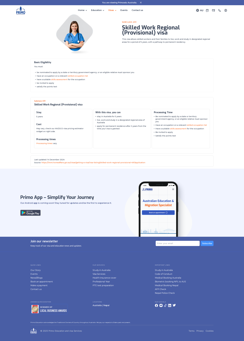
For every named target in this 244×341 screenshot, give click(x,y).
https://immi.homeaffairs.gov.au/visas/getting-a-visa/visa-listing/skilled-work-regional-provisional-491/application (93, 162)
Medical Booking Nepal (166, 285)
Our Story (35, 270)
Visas (111, 10)
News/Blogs (36, 278)
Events (124, 10)
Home (81, 10)
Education (96, 10)
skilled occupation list (78, 76)
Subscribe (207, 243)
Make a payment (39, 285)
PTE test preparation (103, 285)
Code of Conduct (163, 274)
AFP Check (160, 289)
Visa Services (99, 274)
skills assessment (59, 79)
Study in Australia (101, 270)
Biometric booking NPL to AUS (170, 281)
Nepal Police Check (165, 293)
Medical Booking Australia (168, 278)
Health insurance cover (104, 278)
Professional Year (101, 281)
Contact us (137, 10)
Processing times (44, 143)
